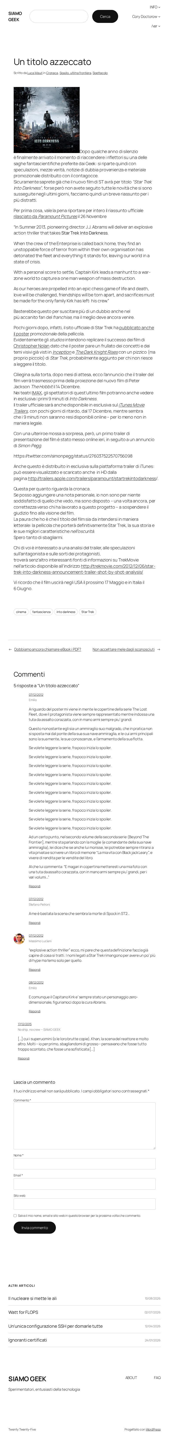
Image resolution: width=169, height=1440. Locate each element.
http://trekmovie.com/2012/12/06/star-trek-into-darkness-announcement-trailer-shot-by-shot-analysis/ (84, 569)
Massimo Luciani (40, 941)
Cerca (105, 16)
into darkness (66, 612)
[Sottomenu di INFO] (159, 7)
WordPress (153, 1429)
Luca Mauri (34, 73)
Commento (22, 1100)
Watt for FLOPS (23, 1312)
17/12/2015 (25, 1024)
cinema (21, 612)
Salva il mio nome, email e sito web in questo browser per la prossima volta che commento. (79, 1215)
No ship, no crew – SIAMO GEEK (39, 1029)
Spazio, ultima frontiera (75, 73)
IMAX (37, 393)
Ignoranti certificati (27, 1340)
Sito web (19, 1195)
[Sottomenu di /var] (159, 26)
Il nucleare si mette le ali (32, 1298)
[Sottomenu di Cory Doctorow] (159, 16)
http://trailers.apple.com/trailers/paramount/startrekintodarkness (92, 478)
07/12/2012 (36, 694)
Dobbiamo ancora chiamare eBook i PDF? (47, 649)
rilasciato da (45, 216)
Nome (19, 1155)
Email (18, 1175)
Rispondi (34, 886)
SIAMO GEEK (15, 16)
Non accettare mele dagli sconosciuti (123, 649)
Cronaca (52, 73)
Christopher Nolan (32, 346)
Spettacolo (100, 73)
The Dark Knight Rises (96, 352)
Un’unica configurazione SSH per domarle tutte (55, 1326)
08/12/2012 (36, 982)
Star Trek (87, 612)
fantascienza (41, 612)
